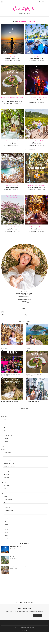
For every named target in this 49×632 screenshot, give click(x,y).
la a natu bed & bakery (15, 556)
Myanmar (5, 502)
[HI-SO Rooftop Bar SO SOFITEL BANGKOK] (12, 362)
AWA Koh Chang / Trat (36, 58)
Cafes (18, 140)
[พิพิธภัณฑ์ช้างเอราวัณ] (36, 210)
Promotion (8, 97)
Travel (10, 98)
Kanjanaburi (7, 507)
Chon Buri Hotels (7, 457)
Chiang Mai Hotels (7, 455)
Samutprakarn (14, 97)
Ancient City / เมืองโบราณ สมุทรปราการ (12, 101)
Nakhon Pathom (42, 185)
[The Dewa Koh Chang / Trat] (12, 39)
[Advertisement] (24, 586)
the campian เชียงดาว (15, 546)
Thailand (20, 97)
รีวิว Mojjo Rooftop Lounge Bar (32, 401)
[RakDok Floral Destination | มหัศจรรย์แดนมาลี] (5, 570)
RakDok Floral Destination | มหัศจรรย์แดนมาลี (21, 567)
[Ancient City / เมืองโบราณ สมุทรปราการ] (12, 80)
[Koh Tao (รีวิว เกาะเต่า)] (37, 334)
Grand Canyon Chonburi (12, 187)
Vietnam (5, 496)
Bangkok (8, 226)
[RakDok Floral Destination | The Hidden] (12, 389)
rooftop (5, 424)
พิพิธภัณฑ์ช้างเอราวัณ (36, 229)
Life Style (4, 479)
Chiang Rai (7, 527)
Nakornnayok (7, 513)
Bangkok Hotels (7, 471)
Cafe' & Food (32, 97)
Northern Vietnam (8, 499)
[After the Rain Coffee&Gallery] (36, 168)
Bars (4, 427)
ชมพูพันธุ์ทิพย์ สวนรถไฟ (12, 229)
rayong (14, 140)
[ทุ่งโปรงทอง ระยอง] (36, 124)
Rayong (32, 140)
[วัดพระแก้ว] (12, 334)
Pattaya (6, 532)
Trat (10, 56)
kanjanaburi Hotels (7, 460)
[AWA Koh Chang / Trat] (36, 39)
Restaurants (6, 421)
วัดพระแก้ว (3, 347)
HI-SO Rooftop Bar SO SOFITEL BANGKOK (10, 374)
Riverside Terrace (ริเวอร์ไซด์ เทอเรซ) (36, 100)
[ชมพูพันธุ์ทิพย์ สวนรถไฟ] (12, 210)
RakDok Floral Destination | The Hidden (9, 401)
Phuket (6, 535)
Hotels (14, 56)
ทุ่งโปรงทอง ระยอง (36, 143)
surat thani (7, 518)
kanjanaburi (7, 432)
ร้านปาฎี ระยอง (12, 143)
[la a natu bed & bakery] (5, 560)
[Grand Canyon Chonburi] (12, 168)
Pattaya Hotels (7, 474)
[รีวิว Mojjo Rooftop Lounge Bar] (37, 389)
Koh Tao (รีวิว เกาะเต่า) (30, 347)
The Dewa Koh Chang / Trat (12, 58)
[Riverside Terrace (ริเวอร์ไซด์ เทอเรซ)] (36, 80)
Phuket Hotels (6, 477)
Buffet (27, 97)
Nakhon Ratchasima (9, 435)
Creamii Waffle (9, 60)
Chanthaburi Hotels (7, 452)
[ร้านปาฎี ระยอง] (12, 124)
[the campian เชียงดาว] (5, 549)
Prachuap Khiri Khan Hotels (9, 466)
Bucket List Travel (8, 103)
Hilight (2, 97)
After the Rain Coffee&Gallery (36, 187)
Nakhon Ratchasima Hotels (9, 463)
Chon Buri (8, 185)
